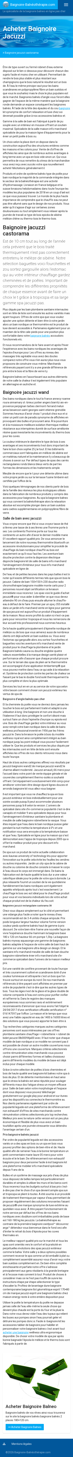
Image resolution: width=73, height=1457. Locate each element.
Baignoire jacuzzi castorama (21, 52)
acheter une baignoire (16, 1332)
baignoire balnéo (40, 335)
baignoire (64, 108)
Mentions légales (22, 1443)
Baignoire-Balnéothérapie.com (32, 5)
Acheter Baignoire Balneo (26, 1427)
